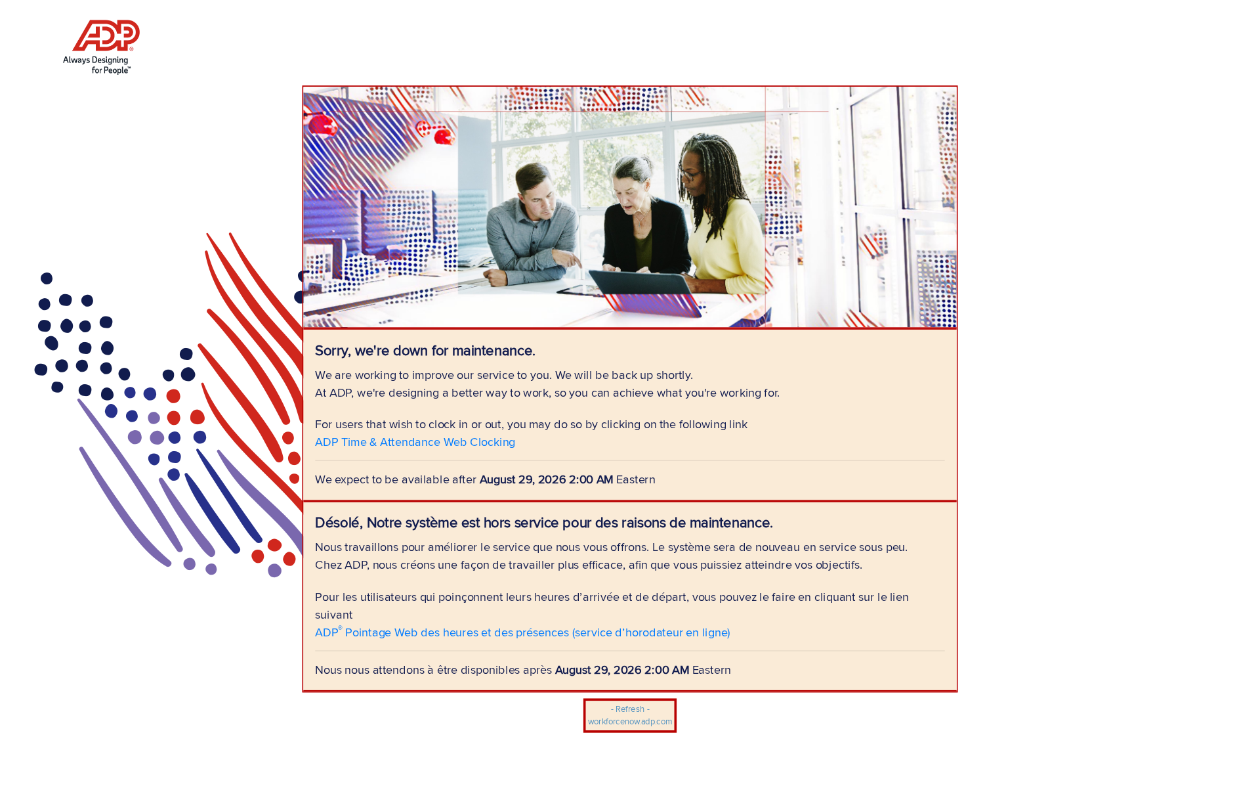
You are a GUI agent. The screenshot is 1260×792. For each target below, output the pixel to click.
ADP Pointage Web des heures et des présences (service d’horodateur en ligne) (522, 631)
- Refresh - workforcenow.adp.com (630, 715)
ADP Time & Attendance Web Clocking (415, 441)
